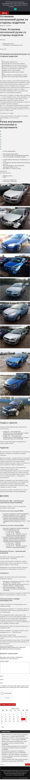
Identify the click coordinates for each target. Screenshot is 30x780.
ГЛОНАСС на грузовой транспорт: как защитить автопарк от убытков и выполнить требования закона (15, 756)
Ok (15, 9)
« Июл (2, 727)
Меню (4, 13)
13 (13, 716)
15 (22, 716)
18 (5, 719)
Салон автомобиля (8, 646)
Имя (1, 676)
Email (2, 679)
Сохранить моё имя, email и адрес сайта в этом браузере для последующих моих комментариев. (14, 686)
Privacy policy (18, 6)
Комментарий (4, 661)
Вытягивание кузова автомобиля (10, 649)
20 (13, 719)
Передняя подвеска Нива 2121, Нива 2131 (13, 647)
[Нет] (28, 6)
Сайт (1, 683)
